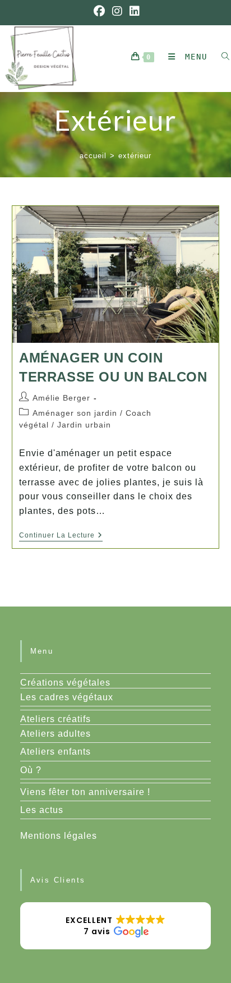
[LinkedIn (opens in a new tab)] (133, 11)
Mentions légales (58, 835)
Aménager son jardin (75, 412)
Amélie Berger (61, 397)
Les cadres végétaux (66, 697)
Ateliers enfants (55, 751)
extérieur (134, 155)
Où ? (30, 770)
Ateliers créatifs (55, 719)
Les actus (41, 810)
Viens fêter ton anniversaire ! (85, 792)
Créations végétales (65, 682)
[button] (115, 925)
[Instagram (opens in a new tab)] (117, 11)
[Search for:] (221, 56)
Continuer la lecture (61, 536)
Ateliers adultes (55, 733)
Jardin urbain (84, 424)
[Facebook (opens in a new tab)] (99, 11)
